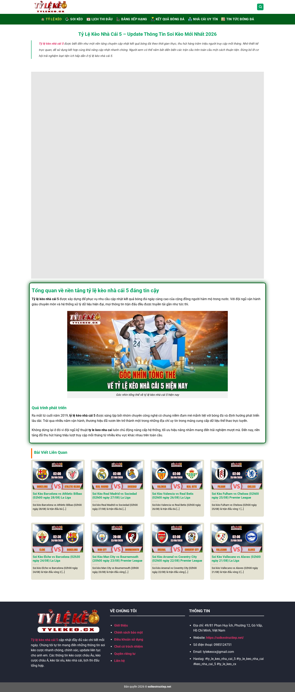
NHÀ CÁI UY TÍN (205, 19)
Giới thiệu (121, 625)
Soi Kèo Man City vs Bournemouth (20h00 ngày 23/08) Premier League (117, 558)
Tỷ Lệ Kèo (54, 19)
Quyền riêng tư (124, 654)
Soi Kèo (76, 19)
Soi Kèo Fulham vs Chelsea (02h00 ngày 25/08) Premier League (235, 495)
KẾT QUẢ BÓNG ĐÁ (170, 19)
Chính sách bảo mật (128, 632)
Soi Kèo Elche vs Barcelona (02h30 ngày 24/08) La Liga (56, 558)
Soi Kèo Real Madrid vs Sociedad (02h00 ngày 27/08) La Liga (114, 495)
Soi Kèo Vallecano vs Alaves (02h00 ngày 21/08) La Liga (236, 558)
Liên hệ (119, 661)
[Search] (260, 7)
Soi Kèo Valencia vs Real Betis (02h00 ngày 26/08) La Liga (172, 495)
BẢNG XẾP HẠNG (134, 19)
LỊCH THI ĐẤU (102, 19)
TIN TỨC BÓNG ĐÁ (240, 19)
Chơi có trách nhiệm (128, 646)
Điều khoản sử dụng (128, 639)
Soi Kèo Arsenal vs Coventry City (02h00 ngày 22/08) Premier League (177, 558)
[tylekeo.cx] (55, 7)
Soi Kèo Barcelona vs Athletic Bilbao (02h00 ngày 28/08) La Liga (57, 495)
